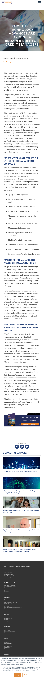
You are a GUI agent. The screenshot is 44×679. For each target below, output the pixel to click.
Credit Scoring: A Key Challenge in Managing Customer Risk (20, 471)
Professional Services (9, 605)
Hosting (6, 621)
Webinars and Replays (9, 631)
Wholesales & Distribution (10, 602)
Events (6, 632)
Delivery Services (8, 618)
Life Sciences (7, 601)
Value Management (9, 574)
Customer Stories (8, 629)
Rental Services (8, 603)
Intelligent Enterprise (9, 585)
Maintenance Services (9, 608)
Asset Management (9, 575)
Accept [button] (17, 675)
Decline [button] (26, 675)
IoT (5, 590)
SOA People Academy (9, 617)
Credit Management (9, 577)
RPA (5, 589)
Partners (6, 645)
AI (4, 587)
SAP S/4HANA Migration (10, 586)
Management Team (8, 643)
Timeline (6, 642)
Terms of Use (7, 648)
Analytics (6, 591)
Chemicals (6, 606)
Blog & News (7, 630)
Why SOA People (8, 641)
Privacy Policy (7, 647)
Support (6, 619)
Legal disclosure (8, 646)
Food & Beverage (8, 599)
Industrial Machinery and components (13, 607)
